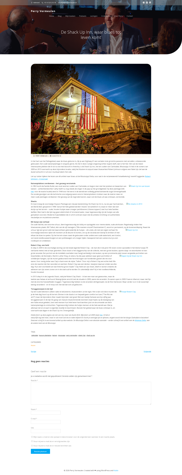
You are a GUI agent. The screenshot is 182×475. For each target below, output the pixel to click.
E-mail (34, 418)
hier (101, 315)
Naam (34, 409)
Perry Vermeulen (42, 156)
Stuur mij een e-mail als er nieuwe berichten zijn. (52, 446)
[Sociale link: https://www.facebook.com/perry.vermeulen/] (143, 2)
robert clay (82, 335)
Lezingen (93, 16)
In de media (105, 16)
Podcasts (82, 16)
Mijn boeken (70, 16)
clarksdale (34, 335)
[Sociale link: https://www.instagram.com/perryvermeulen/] (146, 2)
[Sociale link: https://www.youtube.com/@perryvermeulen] (149, 2)
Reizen (33, 345)
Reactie (34, 380)
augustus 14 (56, 156)
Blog (60, 16)
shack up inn (90, 335)
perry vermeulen (71, 335)
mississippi (61, 335)
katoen (54, 335)
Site (32, 428)
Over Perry (118, 16)
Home (51, 16)
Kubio (116, 470)
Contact (130, 16)
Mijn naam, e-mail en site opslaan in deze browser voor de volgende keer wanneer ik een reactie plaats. (74, 437)
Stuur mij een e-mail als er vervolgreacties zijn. (51, 441)
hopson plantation (45, 335)
